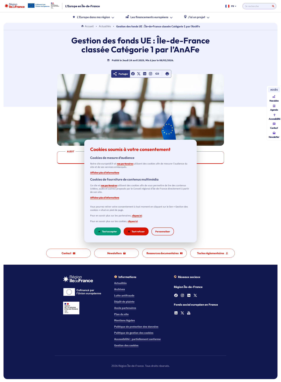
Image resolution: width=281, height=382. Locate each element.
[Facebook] (176, 296)
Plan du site (121, 314)
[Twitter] (195, 296)
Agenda (274, 109)
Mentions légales (124, 320)
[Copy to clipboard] (157, 74)
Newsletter (274, 136)
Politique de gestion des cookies (133, 332)
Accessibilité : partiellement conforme (137, 339)
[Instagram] (182, 296)
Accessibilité (274, 118)
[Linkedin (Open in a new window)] (145, 74)
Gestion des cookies (126, 345)
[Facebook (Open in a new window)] (133, 74)
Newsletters (114, 253)
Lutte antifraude (124, 295)
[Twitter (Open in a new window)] (139, 74)
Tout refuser (138, 231)
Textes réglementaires (210, 253)
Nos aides (274, 100)
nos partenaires (125, 163)
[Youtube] (189, 313)
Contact (274, 127)
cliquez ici (137, 215)
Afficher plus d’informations (104, 172)
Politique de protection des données (136, 326)
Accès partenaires (125, 308)
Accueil (89, 26)
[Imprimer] (167, 74)
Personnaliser (162, 231)
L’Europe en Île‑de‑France (82, 6)
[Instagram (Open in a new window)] (150, 74)
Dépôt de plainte (124, 301)
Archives (119, 289)
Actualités (105, 26)
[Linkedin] (189, 296)
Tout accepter (109, 231)
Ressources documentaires (163, 253)
